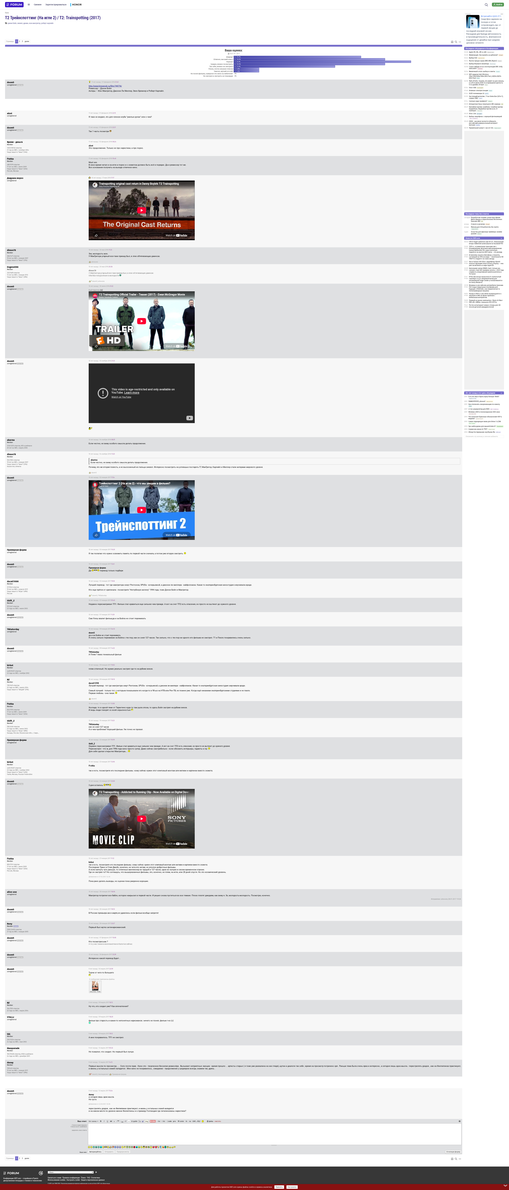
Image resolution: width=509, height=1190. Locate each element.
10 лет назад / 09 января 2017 (102, 629)
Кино (7, 12)
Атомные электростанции (478, 90)
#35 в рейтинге (26, 446)
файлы (211, 1121)
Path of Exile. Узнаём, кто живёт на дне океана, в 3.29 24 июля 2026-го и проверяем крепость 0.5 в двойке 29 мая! (486, 83)
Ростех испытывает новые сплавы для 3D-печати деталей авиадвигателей (485, 306)
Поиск (83, 1177)
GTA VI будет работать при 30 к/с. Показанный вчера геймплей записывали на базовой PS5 (486, 243)
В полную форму (453, 1152)
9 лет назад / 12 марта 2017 (101, 1048)
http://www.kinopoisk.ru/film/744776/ (105, 86)
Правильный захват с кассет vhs (481, 128)
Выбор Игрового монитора (479, 64)
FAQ (88, 1177)
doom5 (94, 281)
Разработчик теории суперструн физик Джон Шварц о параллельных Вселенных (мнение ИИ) (486, 219)
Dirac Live (472, 114)
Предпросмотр (123, 1152)
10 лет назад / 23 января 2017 (102, 740)
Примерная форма (119, 1074)
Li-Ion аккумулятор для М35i (478, 409)
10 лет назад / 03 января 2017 (102, 549)
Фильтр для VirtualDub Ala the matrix (485, 227)
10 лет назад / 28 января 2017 (102, 892)
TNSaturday (102, 595)
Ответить (457, 82)
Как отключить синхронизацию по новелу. (484, 404)
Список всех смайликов (79, 1126)
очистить (218, 1121)
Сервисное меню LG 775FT (477, 429)
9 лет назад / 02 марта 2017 (101, 969)
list (163, 1121)
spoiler (135, 1121)
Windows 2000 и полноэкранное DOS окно (484, 412)
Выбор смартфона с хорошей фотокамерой (485, 116)
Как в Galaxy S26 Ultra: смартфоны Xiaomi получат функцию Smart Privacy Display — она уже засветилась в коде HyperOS (486, 263)
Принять (279, 1187)
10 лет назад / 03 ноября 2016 (102, 361)
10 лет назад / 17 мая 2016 (102, 178)
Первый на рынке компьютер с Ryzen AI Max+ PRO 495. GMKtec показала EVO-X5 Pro (486, 301)
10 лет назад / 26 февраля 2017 (102, 954)
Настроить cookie (73, 1180)
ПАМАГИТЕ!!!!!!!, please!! (476, 401)
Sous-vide (472, 88)
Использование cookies (56, 1180)
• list (158, 1121)
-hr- (186, 1121)
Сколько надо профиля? (478, 101)
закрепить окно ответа (79, 1130)
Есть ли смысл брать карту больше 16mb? (483, 397)
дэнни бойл (12, 23)
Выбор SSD (473, 58)
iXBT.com (51, 1183)
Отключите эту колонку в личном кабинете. (482, 436)
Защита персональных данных (93, 1180)
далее (27, 41)
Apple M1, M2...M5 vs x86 (477, 52)
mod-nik (233, 53)
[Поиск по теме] (456, 41)
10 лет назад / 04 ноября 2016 (102, 440)
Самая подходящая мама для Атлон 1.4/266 (484, 421)
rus (190, 1121)
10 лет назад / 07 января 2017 (102, 600)
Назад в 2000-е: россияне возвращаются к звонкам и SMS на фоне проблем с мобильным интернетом (485, 295)
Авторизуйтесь (95, 1152)
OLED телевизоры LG (476, 93)
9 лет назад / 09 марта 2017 (101, 1002)
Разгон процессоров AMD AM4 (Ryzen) (483, 61)
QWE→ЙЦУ (196, 1121)
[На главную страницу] (14, 4)
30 (239, 53)
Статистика (95, 1177)
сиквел (20, 23)
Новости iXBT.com (473, 238)
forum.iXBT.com (98, 1183)
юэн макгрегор (34, 23)
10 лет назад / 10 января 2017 (102, 703)
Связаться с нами (54, 1177)
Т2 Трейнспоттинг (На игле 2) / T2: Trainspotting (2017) (53, 17)
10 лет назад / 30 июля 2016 (101, 286)
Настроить (292, 1187)
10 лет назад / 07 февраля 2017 (102, 938)
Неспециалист (103, 1074)
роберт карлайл (47, 23)
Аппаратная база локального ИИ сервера (484, 104)
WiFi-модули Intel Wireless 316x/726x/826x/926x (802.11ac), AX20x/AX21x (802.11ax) (485, 76)
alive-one (94, 262)
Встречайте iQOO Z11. (491, 16)
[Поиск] (486, 4)
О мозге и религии (478, 224)
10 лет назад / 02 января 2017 (102, 477)
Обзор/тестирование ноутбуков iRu (481, 432)
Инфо (450, 142)
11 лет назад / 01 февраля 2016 (105, 82)
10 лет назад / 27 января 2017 (101, 858)
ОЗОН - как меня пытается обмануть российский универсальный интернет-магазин (483, 123)
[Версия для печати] (452, 41)
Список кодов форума (79, 1125)
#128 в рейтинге (27, 1054)
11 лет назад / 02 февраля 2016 (102, 142)
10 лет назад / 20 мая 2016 (100, 250)
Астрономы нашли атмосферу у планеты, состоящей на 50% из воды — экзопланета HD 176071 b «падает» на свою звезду (486, 257)
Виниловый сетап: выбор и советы (482, 71)
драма (25, 23)
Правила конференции (71, 1177)
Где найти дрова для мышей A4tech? (482, 426)
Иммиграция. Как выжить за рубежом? (483, 55)
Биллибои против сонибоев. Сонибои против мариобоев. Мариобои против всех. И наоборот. (486, 109)
